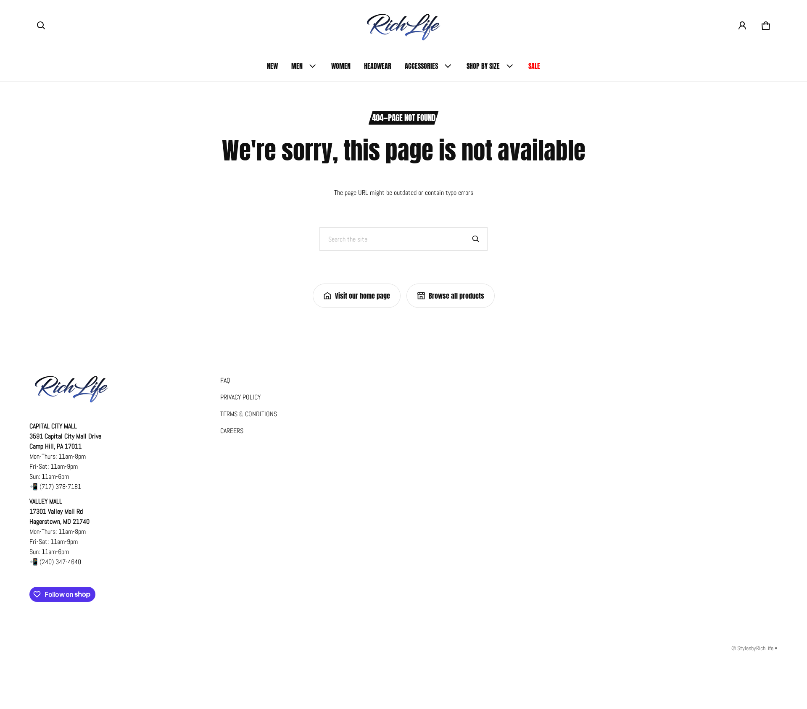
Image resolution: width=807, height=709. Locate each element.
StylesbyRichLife (755, 648)
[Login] (742, 25)
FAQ (225, 380)
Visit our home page (362, 296)
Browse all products (456, 296)
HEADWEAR (377, 66)
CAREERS (231, 430)
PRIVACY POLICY (240, 397)
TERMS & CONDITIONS (248, 414)
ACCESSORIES (421, 66)
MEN (297, 66)
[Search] (476, 239)
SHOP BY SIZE (483, 66)
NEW (272, 66)
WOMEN (341, 66)
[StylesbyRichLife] (403, 25)
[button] (41, 25)
